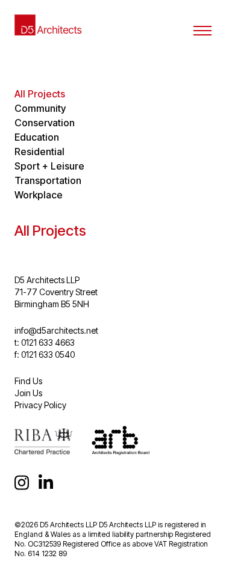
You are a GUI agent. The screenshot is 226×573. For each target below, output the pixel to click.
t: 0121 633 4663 (44, 342)
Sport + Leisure (49, 166)
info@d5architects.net (56, 330)
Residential (39, 152)
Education (36, 137)
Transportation (47, 180)
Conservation (44, 123)
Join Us (28, 393)
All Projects (39, 94)
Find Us (28, 381)
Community (40, 108)
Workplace (38, 195)
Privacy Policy (40, 405)
